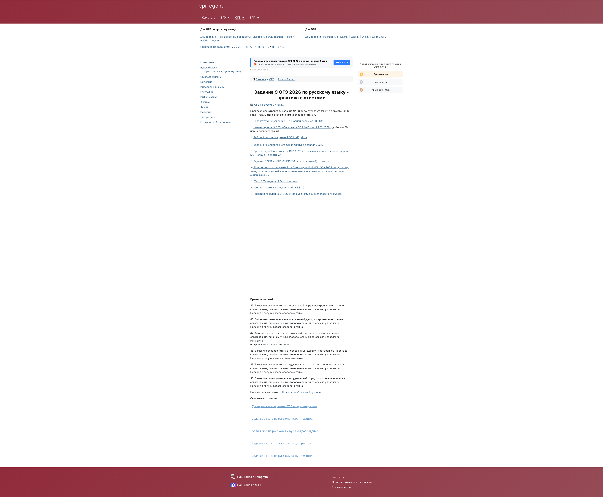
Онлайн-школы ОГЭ (374, 36)
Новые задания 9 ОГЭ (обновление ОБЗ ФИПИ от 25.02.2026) (292, 127)
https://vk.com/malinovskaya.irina (301, 392)
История (205, 112)
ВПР (252, 17)
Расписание (330, 36)
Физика (205, 102)
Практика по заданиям (214, 46)
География (206, 92)
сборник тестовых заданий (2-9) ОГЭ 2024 (280, 187)
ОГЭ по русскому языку (269, 104)
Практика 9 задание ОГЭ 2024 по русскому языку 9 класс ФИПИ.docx (297, 193)
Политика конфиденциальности (352, 482)
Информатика (208, 97)
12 (278, 46)
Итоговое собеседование (216, 122)
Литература (207, 117)
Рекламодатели (341, 487)
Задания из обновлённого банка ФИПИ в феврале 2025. (288, 144)
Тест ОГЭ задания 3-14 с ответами (276, 181)
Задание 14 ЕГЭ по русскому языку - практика (282, 455)
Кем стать (208, 17)
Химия (204, 107)
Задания (215, 40)
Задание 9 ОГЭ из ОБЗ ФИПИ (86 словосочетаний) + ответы (291, 161)
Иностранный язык (212, 86)
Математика (208, 62)
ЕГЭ (223, 17)
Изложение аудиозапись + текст (273, 36)
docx (304, 137)
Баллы (344, 36)
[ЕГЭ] (228, 18)
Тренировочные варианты (234, 36)
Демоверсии (313, 36)
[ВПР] (257, 18)
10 (267, 46)
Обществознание (211, 76)
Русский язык (208, 67)
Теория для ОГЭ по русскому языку (222, 71)
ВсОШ (204, 40)
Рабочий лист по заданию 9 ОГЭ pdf (276, 137)
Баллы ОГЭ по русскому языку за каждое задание (285, 431)
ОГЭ (238, 17)
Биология (206, 81)
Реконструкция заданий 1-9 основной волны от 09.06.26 (289, 121)
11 (273, 46)
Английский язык (381, 89)
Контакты (338, 477)
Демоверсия (208, 36)
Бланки (354, 36)
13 (283, 46)
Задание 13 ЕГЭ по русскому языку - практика (282, 418)
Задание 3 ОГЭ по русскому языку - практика (281, 443)
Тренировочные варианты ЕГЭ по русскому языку (284, 406)
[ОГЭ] (242, 18)
